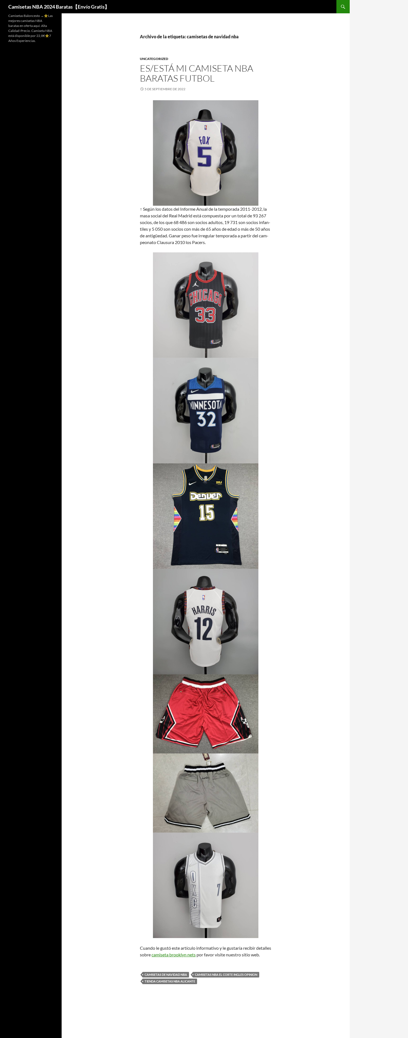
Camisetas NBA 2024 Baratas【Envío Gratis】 (59, 7)
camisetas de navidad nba (166, 974)
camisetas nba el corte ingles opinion (226, 974)
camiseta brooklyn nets (174, 954)
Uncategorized (154, 59)
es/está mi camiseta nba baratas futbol (196, 73)
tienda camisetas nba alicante (170, 981)
